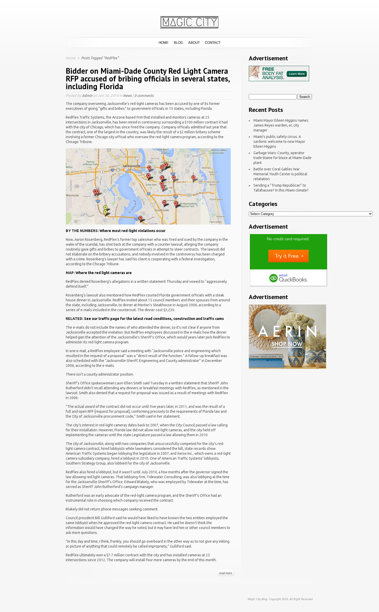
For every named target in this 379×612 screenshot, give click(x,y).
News (127, 96)
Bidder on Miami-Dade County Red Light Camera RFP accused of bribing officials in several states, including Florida (147, 78)
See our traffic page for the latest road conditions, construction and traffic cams (154, 319)
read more (225, 573)
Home (164, 43)
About (194, 43)
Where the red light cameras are (104, 273)
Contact (213, 43)
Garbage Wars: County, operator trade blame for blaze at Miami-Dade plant (282, 158)
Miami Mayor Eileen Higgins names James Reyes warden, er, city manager (280, 125)
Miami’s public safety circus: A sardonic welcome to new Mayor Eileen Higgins (279, 141)
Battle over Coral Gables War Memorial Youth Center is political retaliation (280, 174)
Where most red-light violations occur (133, 231)
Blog (178, 43)
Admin (87, 96)
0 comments (144, 96)
